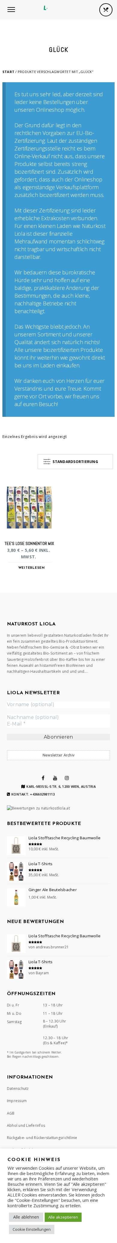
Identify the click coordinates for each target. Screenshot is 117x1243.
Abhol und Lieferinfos (26, 1125)
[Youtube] (55, 778)
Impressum (17, 1100)
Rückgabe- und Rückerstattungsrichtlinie (42, 1137)
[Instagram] (67, 778)
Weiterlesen (31, 568)
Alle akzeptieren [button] (63, 1217)
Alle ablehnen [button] (26, 1217)
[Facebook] (43, 778)
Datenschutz (18, 1088)
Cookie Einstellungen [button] (32, 1229)
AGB (11, 1113)
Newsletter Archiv (58, 755)
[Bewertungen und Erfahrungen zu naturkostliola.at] (38, 808)
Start (8, 71)
